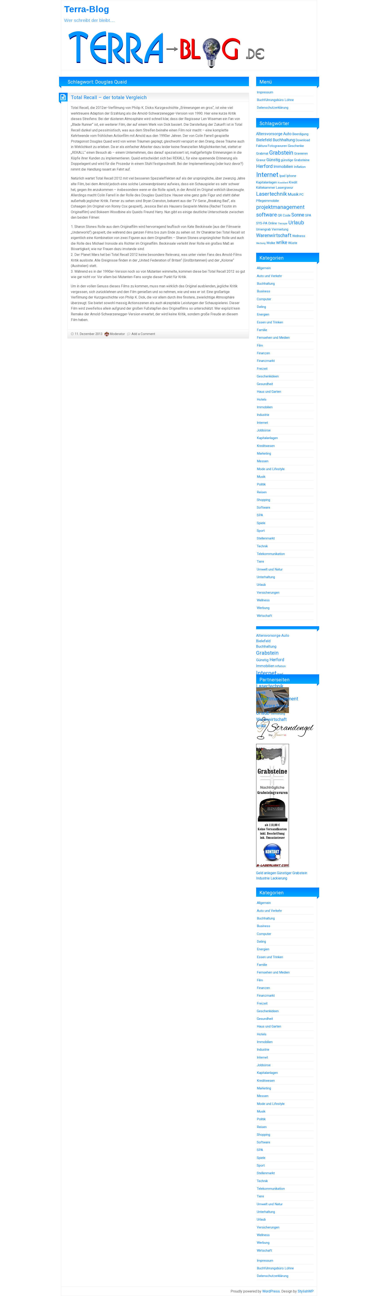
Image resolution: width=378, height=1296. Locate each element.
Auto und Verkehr (269, 276)
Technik (262, 546)
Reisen (262, 492)
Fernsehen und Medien (273, 338)
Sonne (297, 215)
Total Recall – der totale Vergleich (109, 97)
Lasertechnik (271, 194)
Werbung (261, 243)
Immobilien (283, 166)
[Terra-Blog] (166, 48)
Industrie (263, 415)
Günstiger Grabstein (292, 873)
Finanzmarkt (266, 361)
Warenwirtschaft (273, 235)
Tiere (260, 561)
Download (303, 140)
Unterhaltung (266, 577)
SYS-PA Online (266, 223)
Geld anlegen (266, 873)
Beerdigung (300, 134)
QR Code (284, 215)
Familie (262, 330)
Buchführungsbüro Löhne (275, 100)
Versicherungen (268, 593)
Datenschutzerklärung (272, 108)
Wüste (292, 243)
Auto (287, 133)
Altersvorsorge (269, 133)
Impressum (265, 92)
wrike (281, 242)
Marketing (264, 453)
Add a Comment (143, 334)
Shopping (263, 500)
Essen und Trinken (270, 322)
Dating (261, 307)
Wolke (270, 243)
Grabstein (281, 152)
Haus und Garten (269, 392)
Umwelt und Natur (270, 569)
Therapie (282, 223)
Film (260, 345)
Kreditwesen (266, 446)
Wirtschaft (264, 616)
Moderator (117, 334)
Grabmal (262, 153)
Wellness (298, 236)
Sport (261, 531)
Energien (263, 314)
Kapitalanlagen (266, 182)
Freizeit (262, 369)
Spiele (261, 523)
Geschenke (296, 146)
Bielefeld (264, 140)
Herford (264, 166)
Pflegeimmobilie (267, 201)
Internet (267, 174)
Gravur (261, 160)
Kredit (293, 182)
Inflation (300, 167)
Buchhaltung (284, 140)
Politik (261, 484)
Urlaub (296, 223)
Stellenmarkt (266, 538)
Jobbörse (264, 430)
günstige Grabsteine (295, 160)
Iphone (291, 176)
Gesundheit (265, 384)
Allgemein (264, 268)
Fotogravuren (277, 146)
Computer (264, 299)
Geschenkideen (268, 376)
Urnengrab (263, 229)
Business (263, 291)
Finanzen (263, 353)
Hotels (261, 399)
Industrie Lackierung (271, 878)
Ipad (282, 176)
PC (301, 195)
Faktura (261, 146)
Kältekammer (265, 188)
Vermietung (280, 229)
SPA (308, 215)
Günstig (273, 159)
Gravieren (301, 153)
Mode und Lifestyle (271, 469)
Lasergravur (284, 188)
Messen (262, 461)
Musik (293, 194)
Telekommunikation (271, 554)
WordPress (271, 1291)
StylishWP (306, 1291)
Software (263, 507)
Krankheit (283, 182)
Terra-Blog (86, 9)
